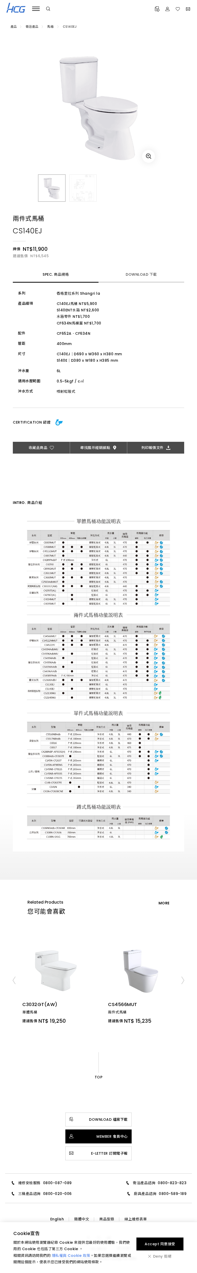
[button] (14, 980)
